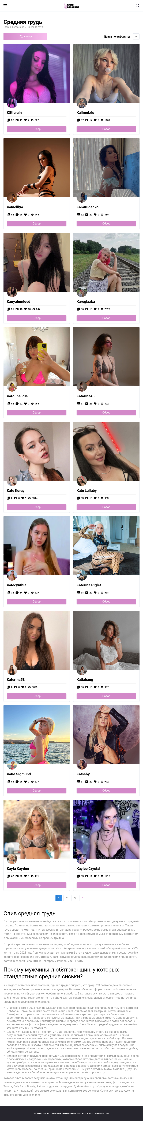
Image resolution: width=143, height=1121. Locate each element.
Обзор (37, 129)
